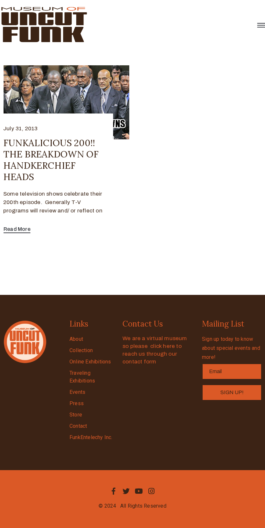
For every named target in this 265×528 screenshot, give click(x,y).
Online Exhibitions (90, 362)
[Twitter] (126, 491)
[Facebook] (113, 491)
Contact (78, 426)
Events (77, 392)
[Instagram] (151, 491)
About (76, 339)
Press (76, 403)
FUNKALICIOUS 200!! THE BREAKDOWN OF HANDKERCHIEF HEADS (51, 160)
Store (75, 415)
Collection (81, 350)
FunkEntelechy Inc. (90, 437)
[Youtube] (139, 491)
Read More (17, 229)
